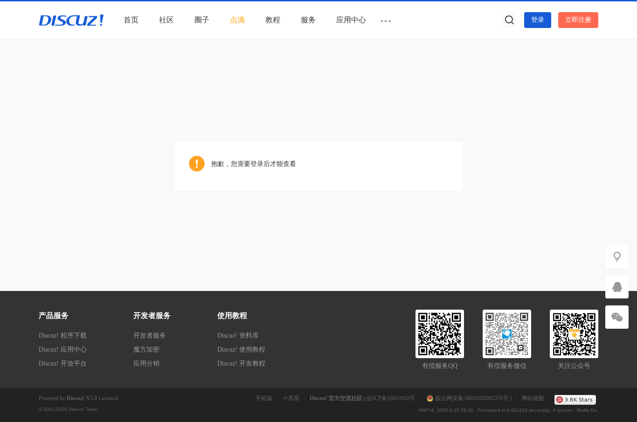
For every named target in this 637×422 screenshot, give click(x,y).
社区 (166, 20)
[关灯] (617, 256)
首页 (131, 20)
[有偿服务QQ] (617, 286)
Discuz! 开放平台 (63, 363)
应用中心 (351, 20)
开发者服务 (149, 335)
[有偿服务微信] (617, 317)
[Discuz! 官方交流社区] (71, 19)
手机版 (264, 398)
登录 (537, 19)
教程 (272, 20)
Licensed (108, 398)
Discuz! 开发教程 (241, 363)
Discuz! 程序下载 (63, 335)
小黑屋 (291, 398)
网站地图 (533, 398)
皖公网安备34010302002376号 (472, 398)
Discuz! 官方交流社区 (336, 398)
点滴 (237, 20)
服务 (308, 20)
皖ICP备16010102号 (391, 398)
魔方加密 (146, 349)
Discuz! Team (83, 409)
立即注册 (578, 19)
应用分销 (146, 363)
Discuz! (75, 398)
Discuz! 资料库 (238, 335)
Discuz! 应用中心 (63, 349)
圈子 (201, 20)
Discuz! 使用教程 (241, 349)
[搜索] (509, 20)
